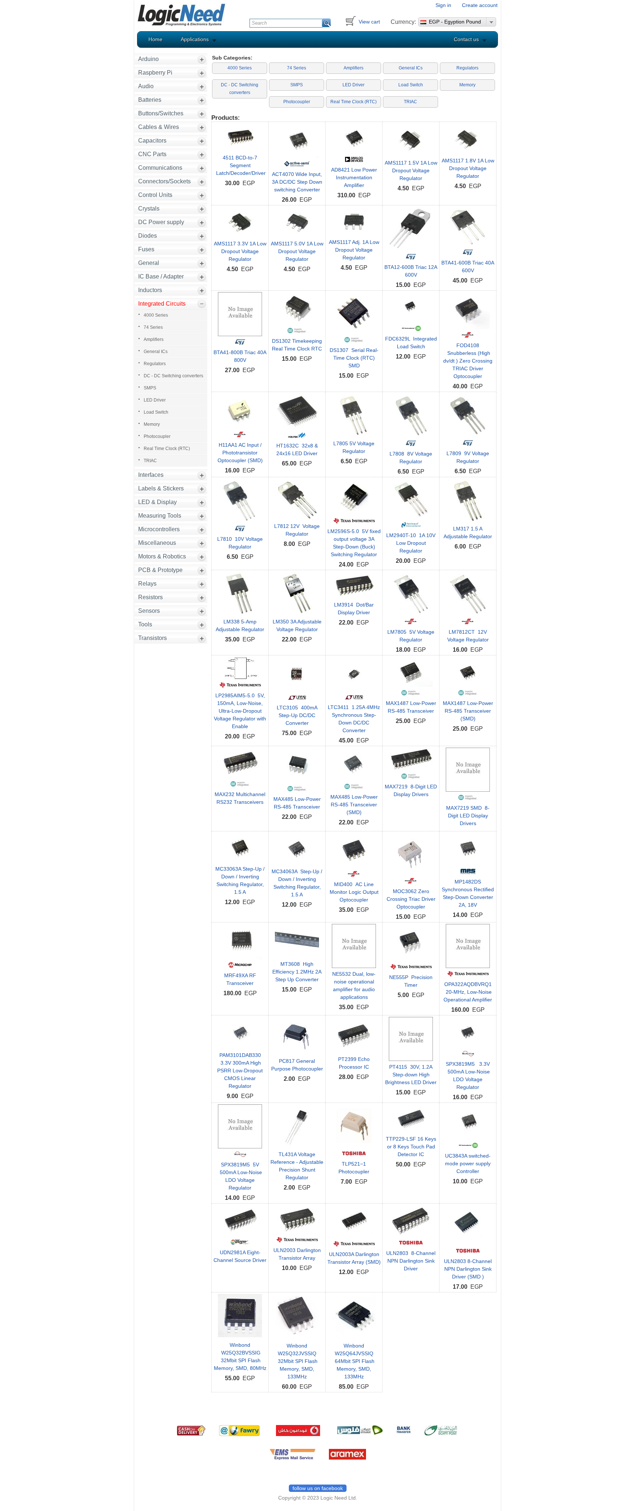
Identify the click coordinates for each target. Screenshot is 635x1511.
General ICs (156, 351)
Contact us (466, 39)
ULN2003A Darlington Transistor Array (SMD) (354, 1258)
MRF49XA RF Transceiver (240, 979)
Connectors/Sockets (164, 181)
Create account (480, 5)
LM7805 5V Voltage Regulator (410, 636)
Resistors (150, 597)
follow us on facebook (318, 1488)
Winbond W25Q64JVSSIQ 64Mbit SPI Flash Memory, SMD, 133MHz (353, 1361)
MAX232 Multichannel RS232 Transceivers (240, 798)
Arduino (148, 59)
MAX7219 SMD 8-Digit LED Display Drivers (467, 815)
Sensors (149, 611)
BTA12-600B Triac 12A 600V (410, 271)
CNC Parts (152, 154)
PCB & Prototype (160, 570)
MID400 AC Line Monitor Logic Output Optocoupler (354, 892)
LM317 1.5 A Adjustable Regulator (468, 532)
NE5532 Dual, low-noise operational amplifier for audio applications (354, 985)
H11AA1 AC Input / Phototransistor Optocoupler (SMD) (240, 452)
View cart (369, 22)
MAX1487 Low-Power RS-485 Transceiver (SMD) (468, 711)
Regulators (155, 363)
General (148, 263)
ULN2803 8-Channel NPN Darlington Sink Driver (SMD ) (468, 1269)
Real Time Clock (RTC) (167, 448)
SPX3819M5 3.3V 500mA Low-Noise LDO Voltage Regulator (468, 1075)
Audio (146, 86)
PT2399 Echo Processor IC (354, 1063)
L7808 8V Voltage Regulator (411, 457)
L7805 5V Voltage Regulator (353, 447)
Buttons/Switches (160, 113)
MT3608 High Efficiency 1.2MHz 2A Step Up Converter (297, 971)
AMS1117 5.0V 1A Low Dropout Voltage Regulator (297, 251)
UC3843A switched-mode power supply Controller (468, 1163)
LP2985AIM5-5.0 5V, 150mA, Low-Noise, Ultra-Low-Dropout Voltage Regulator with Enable (240, 710)
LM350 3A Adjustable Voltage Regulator (297, 625)
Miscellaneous (157, 543)
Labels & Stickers (161, 488)
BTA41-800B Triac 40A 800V (240, 356)
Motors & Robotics (162, 556)
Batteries (149, 100)
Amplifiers (154, 339)
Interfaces (151, 475)
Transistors (152, 638)
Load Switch (156, 412)
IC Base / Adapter (161, 276)
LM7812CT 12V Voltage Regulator (468, 636)
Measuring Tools (159, 515)
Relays (147, 583)
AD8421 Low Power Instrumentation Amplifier (354, 177)
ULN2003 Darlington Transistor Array (297, 1254)
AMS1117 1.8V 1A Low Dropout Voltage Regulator (468, 168)
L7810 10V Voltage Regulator (240, 543)
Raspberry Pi (155, 72)
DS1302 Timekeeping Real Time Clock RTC (297, 345)
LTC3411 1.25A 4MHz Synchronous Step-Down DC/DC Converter (354, 718)
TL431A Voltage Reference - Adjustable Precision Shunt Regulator (296, 1165)
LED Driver (155, 400)
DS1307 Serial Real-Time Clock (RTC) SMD (354, 357)
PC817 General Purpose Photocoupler (297, 1065)
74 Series (153, 327)
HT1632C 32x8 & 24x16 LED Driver (297, 449)
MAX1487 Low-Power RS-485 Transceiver (411, 707)
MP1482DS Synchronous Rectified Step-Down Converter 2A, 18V (468, 893)
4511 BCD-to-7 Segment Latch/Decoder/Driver (240, 165)
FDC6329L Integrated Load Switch (411, 342)
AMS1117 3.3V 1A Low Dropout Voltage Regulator (240, 251)
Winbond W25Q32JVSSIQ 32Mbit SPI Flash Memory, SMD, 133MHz (297, 1361)
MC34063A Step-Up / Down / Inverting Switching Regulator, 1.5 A (297, 882)
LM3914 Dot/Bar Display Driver (354, 608)
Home (155, 39)
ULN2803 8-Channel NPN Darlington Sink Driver (410, 1260)
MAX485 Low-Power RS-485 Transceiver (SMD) (354, 804)
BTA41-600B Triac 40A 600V (467, 266)
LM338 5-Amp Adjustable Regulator (240, 625)
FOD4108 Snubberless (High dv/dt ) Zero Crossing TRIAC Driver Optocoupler (467, 360)
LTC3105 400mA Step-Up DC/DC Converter (297, 715)
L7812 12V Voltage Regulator (297, 530)
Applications (195, 39)
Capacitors (152, 140)
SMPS (150, 388)
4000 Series (156, 315)
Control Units (155, 195)
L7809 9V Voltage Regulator (467, 457)
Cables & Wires (158, 127)
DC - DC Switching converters (173, 375)
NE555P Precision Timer (411, 981)
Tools (145, 624)
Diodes (147, 236)
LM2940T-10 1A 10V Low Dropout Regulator (410, 543)
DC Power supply (161, 222)
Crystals (148, 208)
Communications (160, 168)
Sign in (443, 5)
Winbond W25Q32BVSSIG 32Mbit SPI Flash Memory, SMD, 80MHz (240, 1356)
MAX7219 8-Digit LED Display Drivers (411, 790)
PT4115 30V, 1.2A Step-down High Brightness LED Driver (411, 1074)
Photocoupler (157, 436)
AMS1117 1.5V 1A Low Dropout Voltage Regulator (411, 170)
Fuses (146, 249)
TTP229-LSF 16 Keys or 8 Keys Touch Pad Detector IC (411, 1146)
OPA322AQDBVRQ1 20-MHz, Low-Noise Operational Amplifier (468, 992)
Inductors (150, 290)
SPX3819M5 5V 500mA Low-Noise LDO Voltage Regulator (240, 1176)
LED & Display (157, 502)
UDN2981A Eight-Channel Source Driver (240, 1256)
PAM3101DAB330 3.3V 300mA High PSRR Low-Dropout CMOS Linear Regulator (240, 1070)
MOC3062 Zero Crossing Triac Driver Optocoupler (411, 899)
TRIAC (150, 460)
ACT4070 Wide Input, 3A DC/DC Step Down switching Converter (297, 182)
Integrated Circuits (162, 304)
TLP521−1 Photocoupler (353, 1167)
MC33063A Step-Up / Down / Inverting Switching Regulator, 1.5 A (240, 880)
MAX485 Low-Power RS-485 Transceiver (297, 803)
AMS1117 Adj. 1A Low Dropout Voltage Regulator (354, 249)
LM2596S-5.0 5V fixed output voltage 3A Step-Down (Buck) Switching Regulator (354, 542)
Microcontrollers (159, 529)
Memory (152, 424)
